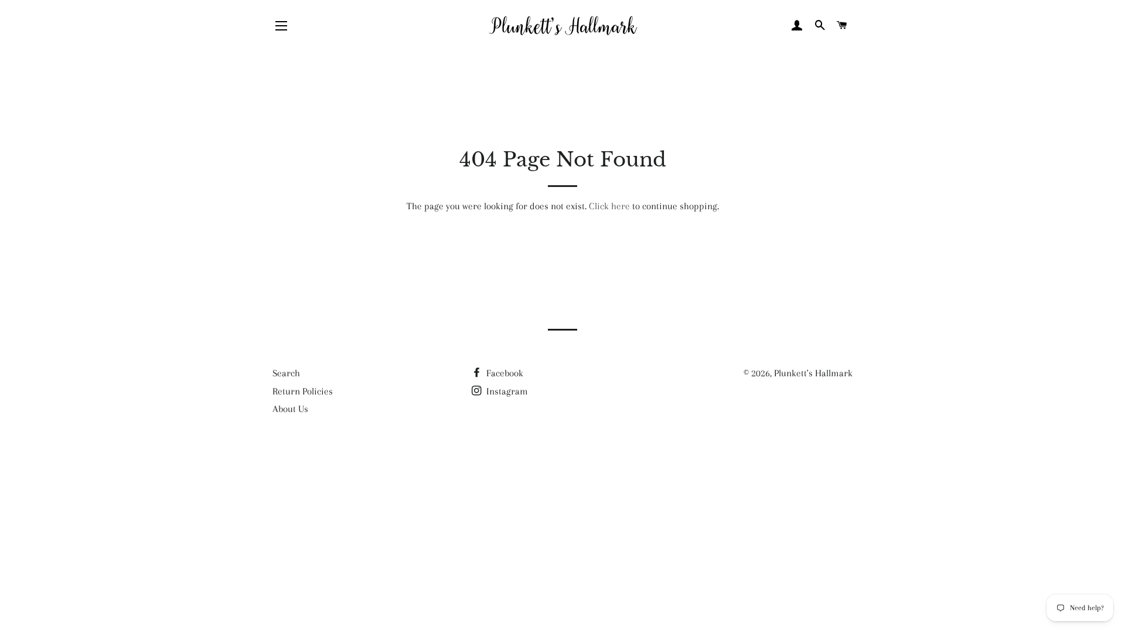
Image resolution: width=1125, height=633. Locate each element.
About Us (290, 408)
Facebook (503, 373)
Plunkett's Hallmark (813, 373)
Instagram (506, 391)
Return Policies (302, 391)
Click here (609, 206)
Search (286, 373)
